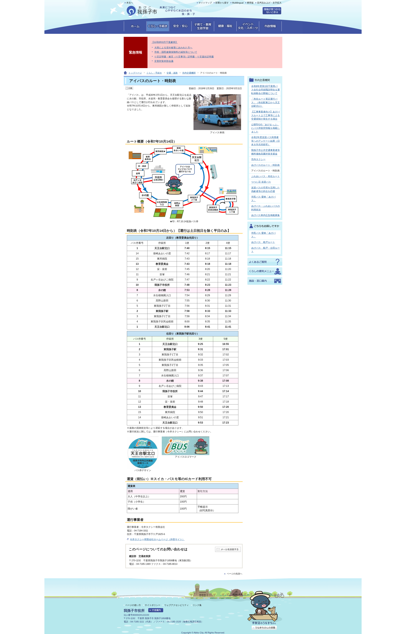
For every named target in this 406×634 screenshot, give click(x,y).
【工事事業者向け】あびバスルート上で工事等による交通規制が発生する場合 (265, 115)
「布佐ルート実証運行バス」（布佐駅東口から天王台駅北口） (265, 102)
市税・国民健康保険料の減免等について (175, 52)
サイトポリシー (152, 605)
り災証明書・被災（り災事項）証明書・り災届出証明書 (184, 56)
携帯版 (250, 3)
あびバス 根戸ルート (263, 242)
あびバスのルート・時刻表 (265, 165)
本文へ (129, 3)
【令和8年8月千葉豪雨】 (164, 42)
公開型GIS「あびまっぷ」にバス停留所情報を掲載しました (265, 128)
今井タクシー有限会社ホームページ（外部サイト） (157, 539)
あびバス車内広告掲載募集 (265, 215)
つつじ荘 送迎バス (261, 181)
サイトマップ (205, 3)
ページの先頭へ (234, 574)
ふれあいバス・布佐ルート (265, 176)
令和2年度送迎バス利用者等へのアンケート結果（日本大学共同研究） (265, 141)
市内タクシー (258, 159)
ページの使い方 (133, 605)
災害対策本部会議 (163, 61)
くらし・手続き (154, 73)
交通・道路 (172, 73)
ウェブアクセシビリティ (176, 605)
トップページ (135, 73)
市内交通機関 (189, 73)
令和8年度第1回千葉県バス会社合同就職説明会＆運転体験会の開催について (265, 90)
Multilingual (237, 3)
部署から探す (222, 3)
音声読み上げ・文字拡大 (269, 3)
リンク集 (197, 605)
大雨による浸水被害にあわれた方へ (173, 47)
